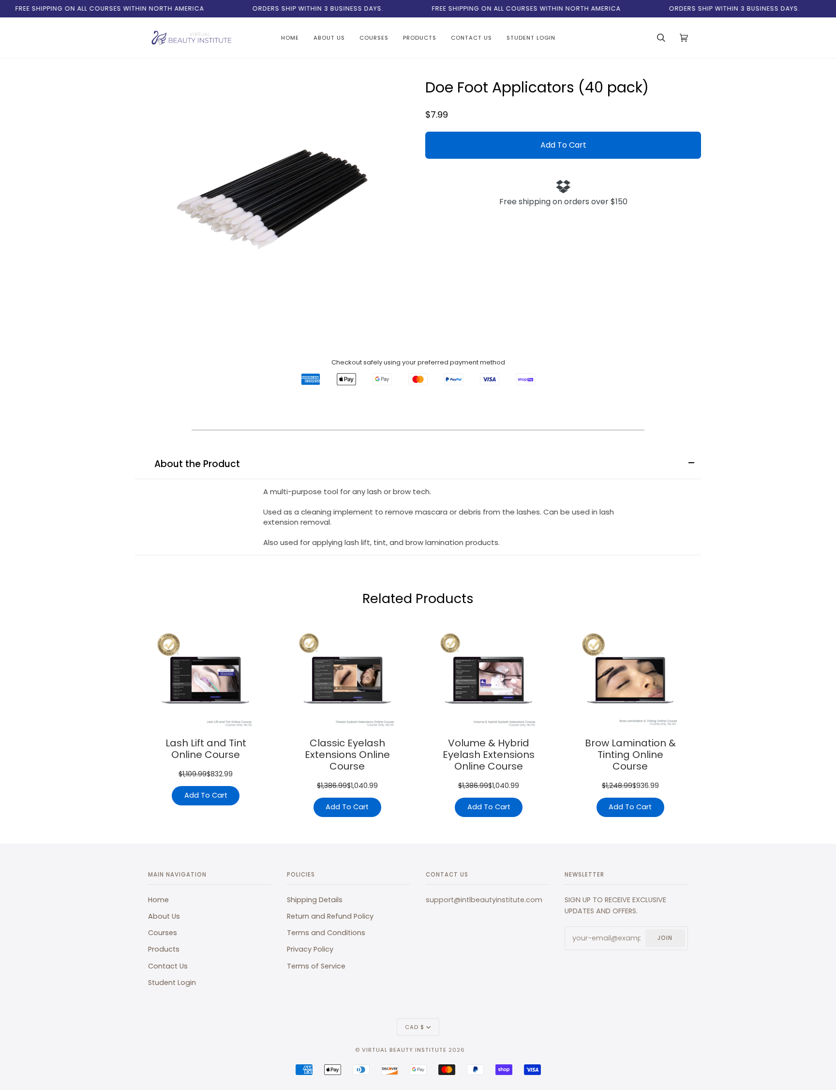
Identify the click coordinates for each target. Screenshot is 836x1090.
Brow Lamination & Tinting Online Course (630, 754)
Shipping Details (315, 900)
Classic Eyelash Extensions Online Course (347, 754)
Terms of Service (316, 966)
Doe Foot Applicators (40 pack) (537, 87)
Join (664, 938)
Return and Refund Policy (330, 916)
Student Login (172, 982)
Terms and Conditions (326, 933)
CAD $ (414, 1027)
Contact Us (168, 966)
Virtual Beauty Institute (404, 1050)
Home (158, 900)
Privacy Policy (310, 949)
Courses (162, 933)
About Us (164, 916)
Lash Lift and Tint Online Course (205, 748)
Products (163, 949)
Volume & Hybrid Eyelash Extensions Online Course (489, 754)
